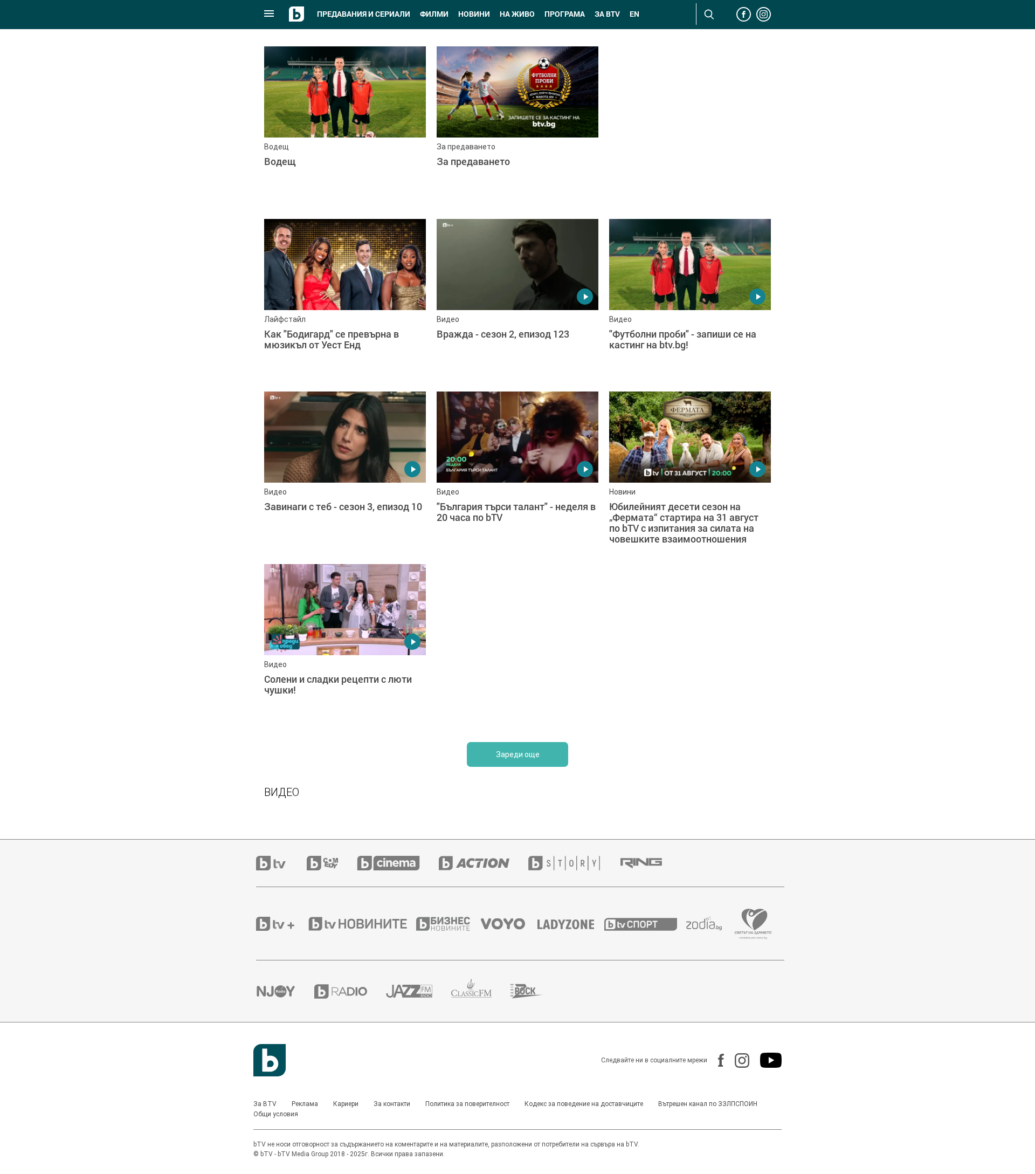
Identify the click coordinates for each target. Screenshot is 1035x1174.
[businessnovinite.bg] (448, 924)
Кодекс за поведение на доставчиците (584, 1104)
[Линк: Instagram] (736, 1060)
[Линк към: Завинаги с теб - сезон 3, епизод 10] (345, 472)
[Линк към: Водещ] (345, 127)
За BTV (265, 1104)
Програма (564, 14)
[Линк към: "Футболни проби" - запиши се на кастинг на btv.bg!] (690, 300)
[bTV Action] (483, 863)
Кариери (345, 1104)
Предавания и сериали (363, 14)
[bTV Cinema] (398, 863)
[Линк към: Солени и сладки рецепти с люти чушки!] (345, 645)
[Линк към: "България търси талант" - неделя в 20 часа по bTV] (517, 472)
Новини (474, 14)
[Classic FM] (480, 991)
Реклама (305, 1104)
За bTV (607, 14)
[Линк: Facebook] (715, 1060)
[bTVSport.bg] (645, 923)
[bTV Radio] (350, 991)
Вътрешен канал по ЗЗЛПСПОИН (707, 1104)
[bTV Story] (573, 863)
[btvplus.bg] (281, 924)
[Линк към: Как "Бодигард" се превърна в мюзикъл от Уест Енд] (345, 300)
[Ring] (650, 863)
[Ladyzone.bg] (571, 924)
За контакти (392, 1104)
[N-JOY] (285, 991)
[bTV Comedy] (332, 863)
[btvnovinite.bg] (361, 924)
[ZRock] (536, 991)
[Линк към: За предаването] (517, 127)
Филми (434, 14)
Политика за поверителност (467, 1104)
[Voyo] (509, 923)
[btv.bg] (281, 863)
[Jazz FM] (418, 991)
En (634, 14)
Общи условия (275, 1114)
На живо (517, 14)
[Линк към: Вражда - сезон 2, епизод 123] (517, 300)
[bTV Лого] (269, 1060)
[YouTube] (765, 1060)
